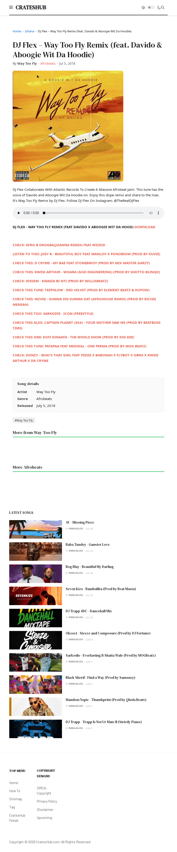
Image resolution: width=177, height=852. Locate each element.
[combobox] (163, 7)
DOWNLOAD (144, 226)
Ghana (29, 31)
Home (17, 31)
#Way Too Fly (24, 420)
